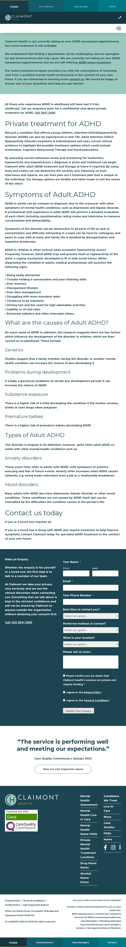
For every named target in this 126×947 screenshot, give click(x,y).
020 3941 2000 (45, 112)
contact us (76, 79)
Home (108, 839)
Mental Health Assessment (89, 800)
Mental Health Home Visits (88, 830)
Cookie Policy (12, 905)
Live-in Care (108, 808)
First (66, 568)
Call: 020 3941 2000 (18, 622)
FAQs (107, 833)
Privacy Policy (92, 692)
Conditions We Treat (111, 798)
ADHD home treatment (94, 62)
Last (95, 568)
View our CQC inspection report (63, 769)
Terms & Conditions (96, 700)
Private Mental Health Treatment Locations (88, 849)
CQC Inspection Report (36, 905)
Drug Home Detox (88, 865)
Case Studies (109, 825)
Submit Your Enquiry (78, 711)
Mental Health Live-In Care (88, 815)
